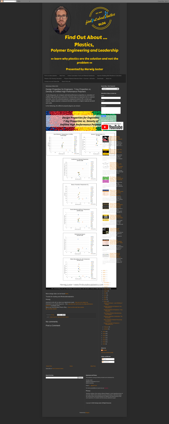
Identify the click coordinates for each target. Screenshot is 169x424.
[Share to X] (61, 315)
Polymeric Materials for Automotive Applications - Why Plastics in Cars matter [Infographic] (116, 217)
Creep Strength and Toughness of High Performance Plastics (115, 230)
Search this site (66, 81)
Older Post (93, 366)
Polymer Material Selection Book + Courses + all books (79, 78)
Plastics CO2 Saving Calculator (53, 78)
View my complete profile (107, 352)
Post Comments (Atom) (57, 368)
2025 (104, 272)
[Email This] (58, 315)
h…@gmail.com (93, 385)
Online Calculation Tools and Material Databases (81, 75)
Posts (104, 359)
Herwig (105, 350)
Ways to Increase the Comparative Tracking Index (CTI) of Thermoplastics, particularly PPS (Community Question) (116, 193)
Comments (106, 361)
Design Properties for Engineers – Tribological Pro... (112, 323)
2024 (104, 274)
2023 (104, 276)
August (106, 291)
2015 (104, 341)
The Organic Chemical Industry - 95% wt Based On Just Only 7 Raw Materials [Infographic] (116, 179)
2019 (104, 333)
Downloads (100, 78)
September (107, 289)
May (105, 297)
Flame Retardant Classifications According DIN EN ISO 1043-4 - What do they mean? (116, 242)
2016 (104, 339)
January (106, 329)
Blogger (87, 412)
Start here (62, 75)
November (106, 284)
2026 (104, 270)
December (106, 282)
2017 (104, 337)
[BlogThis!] (59, 315)
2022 (104, 279)
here (66, 293)
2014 (104, 344)
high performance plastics (63, 317)
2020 (104, 331)
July (105, 293)
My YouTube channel (51, 309)
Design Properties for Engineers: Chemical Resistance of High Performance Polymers (115, 255)
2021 (104, 281)
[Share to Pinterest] (64, 315)
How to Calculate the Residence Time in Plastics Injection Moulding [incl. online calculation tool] (116, 205)
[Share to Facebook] (63, 315)
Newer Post (49, 366)
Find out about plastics (50, 75)
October (106, 286)
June (105, 295)
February (106, 327)
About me (108, 78)
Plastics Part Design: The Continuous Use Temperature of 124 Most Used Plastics (116, 151)
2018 (104, 335)
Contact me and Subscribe (51, 81)
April (105, 299)
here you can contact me (81, 302)
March (105, 301)
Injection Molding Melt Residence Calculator (109, 75)
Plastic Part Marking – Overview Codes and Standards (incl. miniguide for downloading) (116, 138)
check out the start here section (76, 307)
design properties (53, 317)
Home (71, 366)
